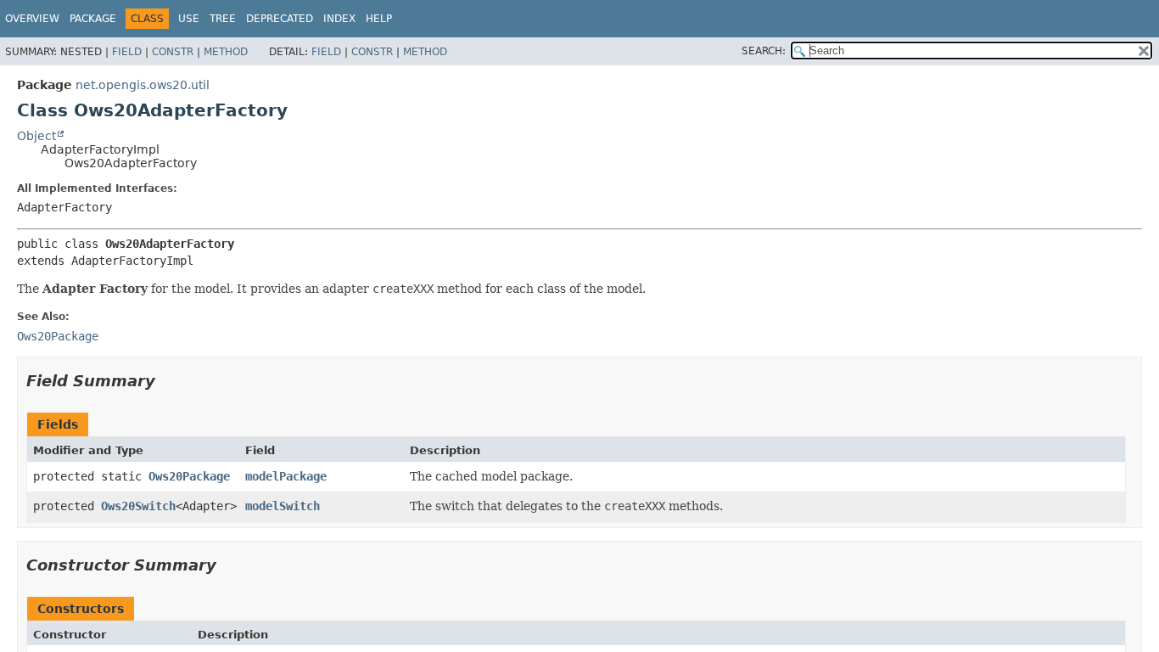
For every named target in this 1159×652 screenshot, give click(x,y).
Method (226, 52)
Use (188, 19)
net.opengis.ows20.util (143, 85)
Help (379, 19)
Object (36, 136)
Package (93, 19)
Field (127, 52)
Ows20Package (189, 476)
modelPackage (286, 476)
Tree (223, 19)
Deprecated (279, 19)
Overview (32, 19)
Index (339, 19)
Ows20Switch (138, 506)
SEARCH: (764, 51)
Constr (172, 52)
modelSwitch (282, 506)
